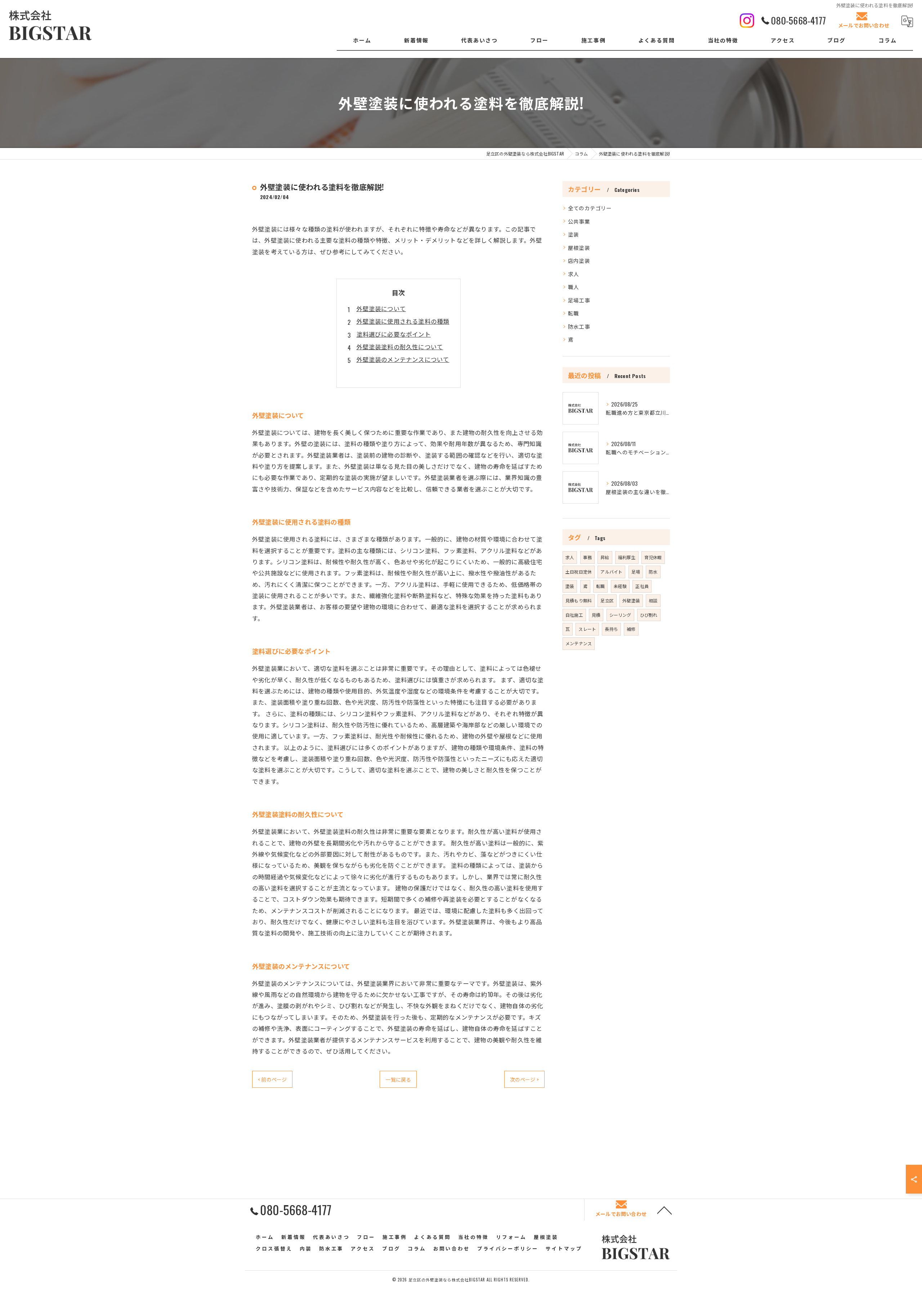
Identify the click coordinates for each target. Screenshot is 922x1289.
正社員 (642, 586)
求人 (573, 274)
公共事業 (579, 221)
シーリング (620, 615)
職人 (573, 287)
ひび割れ (649, 615)
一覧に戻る (398, 1079)
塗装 (573, 234)
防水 (653, 572)
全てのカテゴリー (590, 208)
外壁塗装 (631, 600)
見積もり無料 (578, 600)
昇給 (604, 557)
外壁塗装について (381, 308)
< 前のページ (272, 1079)
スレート (587, 629)
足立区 (607, 600)
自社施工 (574, 615)
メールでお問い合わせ (863, 25)
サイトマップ (564, 1248)
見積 (596, 615)
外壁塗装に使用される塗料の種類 (403, 320)
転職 (573, 313)
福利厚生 (627, 557)
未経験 (620, 586)
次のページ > (524, 1079)
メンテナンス (578, 643)
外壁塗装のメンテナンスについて (403, 359)
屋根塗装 (579, 247)
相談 (653, 600)
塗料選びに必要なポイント (394, 333)
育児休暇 (653, 557)
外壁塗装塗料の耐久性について (400, 346)
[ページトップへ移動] (664, 1210)
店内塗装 (579, 260)
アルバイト (611, 572)
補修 (631, 629)
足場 (635, 572)
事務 (587, 557)
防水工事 (579, 326)
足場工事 (579, 300)
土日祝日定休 (578, 572)
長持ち (611, 629)
